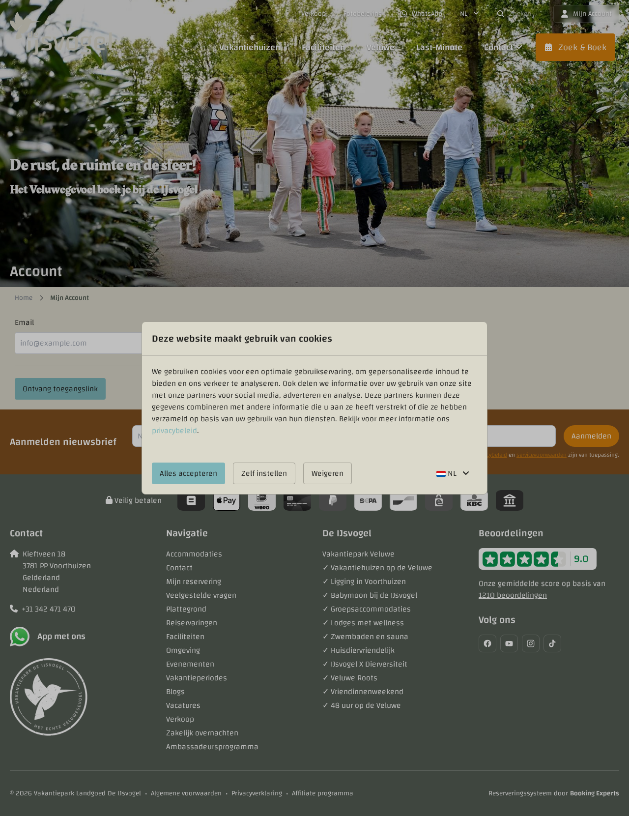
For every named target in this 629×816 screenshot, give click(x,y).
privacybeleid (174, 430)
